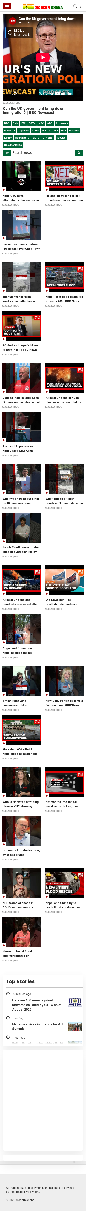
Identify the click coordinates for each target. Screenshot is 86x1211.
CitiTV (35, 130)
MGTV (36, 137)
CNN (15, 123)
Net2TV (46, 130)
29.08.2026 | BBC (53, 407)
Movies (61, 137)
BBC (7, 123)
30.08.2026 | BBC (10, 205)
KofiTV (8, 137)
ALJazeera (62, 123)
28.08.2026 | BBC (10, 811)
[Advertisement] (41, 1185)
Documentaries (13, 145)
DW (23, 123)
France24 (9, 130)
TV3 (56, 130)
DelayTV (74, 130)
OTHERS (48, 137)
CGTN (32, 123)
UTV (63, 130)
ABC (50, 123)
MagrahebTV (22, 137)
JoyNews (23, 130)
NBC (41, 123)
